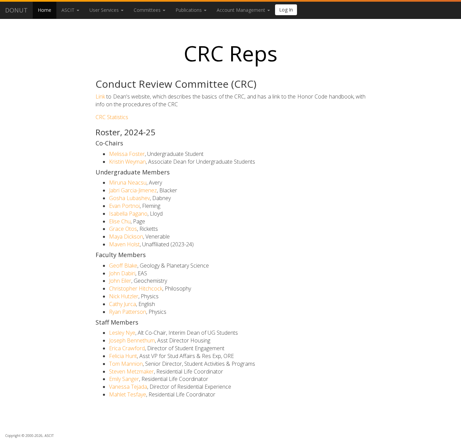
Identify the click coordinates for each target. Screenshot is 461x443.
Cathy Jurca (122, 304)
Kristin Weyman (127, 161)
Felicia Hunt (123, 356)
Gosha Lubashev (129, 198)
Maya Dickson (126, 236)
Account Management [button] (242, 10)
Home (44, 10)
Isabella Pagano (128, 213)
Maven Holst (124, 244)
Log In (286, 9)
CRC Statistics (112, 117)
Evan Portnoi (124, 206)
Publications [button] (189, 10)
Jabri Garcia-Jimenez (133, 190)
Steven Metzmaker (131, 371)
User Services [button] (104, 10)
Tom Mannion (126, 363)
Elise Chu (120, 221)
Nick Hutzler (123, 296)
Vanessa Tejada (128, 386)
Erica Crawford (127, 348)
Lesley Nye (122, 332)
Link (100, 96)
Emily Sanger (124, 379)
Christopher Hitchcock (135, 288)
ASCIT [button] (68, 10)
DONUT (16, 10)
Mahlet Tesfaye (127, 394)
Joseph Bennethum (132, 340)
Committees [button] (148, 10)
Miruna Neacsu (127, 182)
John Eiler (120, 280)
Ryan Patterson (127, 311)
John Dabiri (122, 273)
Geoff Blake (123, 265)
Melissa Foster (127, 154)
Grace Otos (123, 228)
